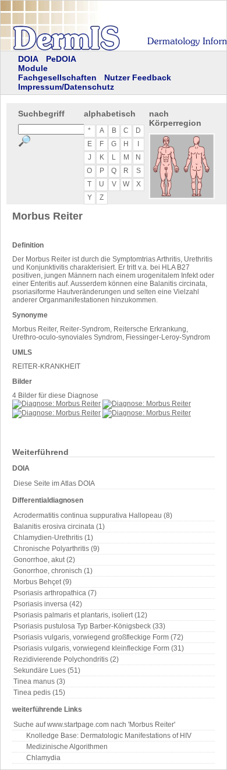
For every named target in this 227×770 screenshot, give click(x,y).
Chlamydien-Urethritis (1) (53, 538)
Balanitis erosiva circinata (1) (59, 526)
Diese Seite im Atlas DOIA (54, 483)
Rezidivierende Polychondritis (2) (66, 659)
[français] (165, 60)
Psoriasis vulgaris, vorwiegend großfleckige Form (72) (98, 637)
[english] (207, 60)
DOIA (28, 58)
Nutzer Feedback (137, 77)
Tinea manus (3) (39, 681)
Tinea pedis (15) (39, 692)
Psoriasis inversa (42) (47, 604)
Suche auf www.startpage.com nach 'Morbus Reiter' (94, 724)
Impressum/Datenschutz (66, 86)
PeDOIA (61, 58)
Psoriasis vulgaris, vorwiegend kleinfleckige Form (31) (98, 648)
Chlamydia (43, 758)
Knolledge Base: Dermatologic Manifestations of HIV (108, 736)
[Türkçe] (105, 60)
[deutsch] (180, 60)
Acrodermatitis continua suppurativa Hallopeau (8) (92, 515)
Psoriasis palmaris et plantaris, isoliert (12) (80, 615)
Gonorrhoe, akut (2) (44, 560)
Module (33, 68)
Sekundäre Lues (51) (46, 670)
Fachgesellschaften (57, 77)
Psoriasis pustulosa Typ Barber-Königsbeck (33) (89, 626)
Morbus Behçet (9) (42, 582)
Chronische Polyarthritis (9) (56, 549)
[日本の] (120, 60)
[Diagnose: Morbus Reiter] (56, 404)
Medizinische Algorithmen (67, 747)
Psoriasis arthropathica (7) (55, 593)
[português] (135, 60)
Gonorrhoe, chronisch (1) (53, 571)
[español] (150, 60)
